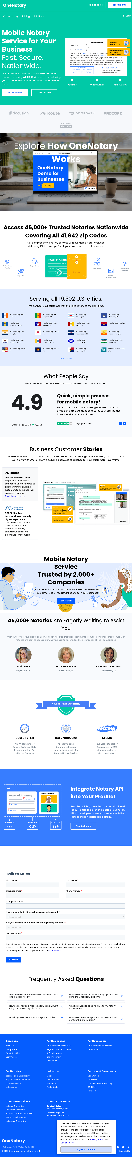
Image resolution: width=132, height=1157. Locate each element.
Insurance (51, 1083)
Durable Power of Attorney (100, 1083)
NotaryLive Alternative (16, 1121)
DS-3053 (92, 1087)
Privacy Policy (97, 1139)
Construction (53, 1079)
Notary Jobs (11, 1087)
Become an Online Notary (18, 1076)
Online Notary (10, 16)
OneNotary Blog (13, 1053)
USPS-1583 (92, 1079)
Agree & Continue (86, 1149)
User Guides (11, 1057)
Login (128, 15)
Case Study (52, 1060)
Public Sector (53, 1087)
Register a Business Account (60, 1049)
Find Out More (83, 826)
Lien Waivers (93, 1076)
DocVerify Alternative (15, 1110)
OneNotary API (94, 1049)
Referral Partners (54, 1053)
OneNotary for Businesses (59, 1045)
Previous (120, 423)
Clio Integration (54, 1057)
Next (124, 423)
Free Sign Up (119, 4)
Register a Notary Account (18, 1079)
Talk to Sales (96, 4)
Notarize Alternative (15, 1106)
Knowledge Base (13, 1083)
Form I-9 (92, 1091)
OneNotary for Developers (100, 1045)
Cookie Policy (67, 1142)
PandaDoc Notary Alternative (19, 1113)
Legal (49, 1076)
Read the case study (15, 496)
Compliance (11, 1049)
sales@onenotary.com (57, 1107)
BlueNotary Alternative (16, 1117)
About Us (10, 1045)
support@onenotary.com (58, 1113)
